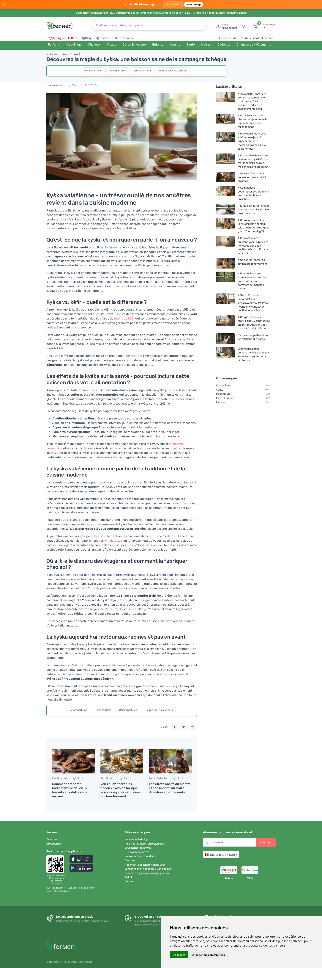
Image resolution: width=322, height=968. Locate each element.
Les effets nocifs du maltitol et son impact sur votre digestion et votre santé (170, 788)
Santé (76, 54)
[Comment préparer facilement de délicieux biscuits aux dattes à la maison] (73, 761)
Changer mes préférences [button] (208, 954)
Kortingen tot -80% (64, 38)
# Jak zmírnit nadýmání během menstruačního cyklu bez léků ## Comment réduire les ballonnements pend (252, 101)
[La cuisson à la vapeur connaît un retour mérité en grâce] (225, 177)
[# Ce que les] (225, 263)
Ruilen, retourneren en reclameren (145, 843)
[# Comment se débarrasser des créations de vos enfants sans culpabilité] (225, 193)
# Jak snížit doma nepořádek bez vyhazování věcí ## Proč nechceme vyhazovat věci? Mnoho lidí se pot (253, 303)
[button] (81, 859)
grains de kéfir (124, 318)
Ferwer (54, 54)
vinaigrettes (113, 540)
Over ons (51, 839)
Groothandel (126, 38)
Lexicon (104, 38)
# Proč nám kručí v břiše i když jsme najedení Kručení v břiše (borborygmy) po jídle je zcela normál (252, 141)
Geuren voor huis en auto (173, 70)
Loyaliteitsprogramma (138, 847)
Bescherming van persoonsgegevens (147, 873)
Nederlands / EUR (222, 854)
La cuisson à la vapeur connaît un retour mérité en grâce (252, 177)
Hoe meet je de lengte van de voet (145, 864)
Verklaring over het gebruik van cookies (148, 868)
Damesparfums (93, 70)
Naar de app (194, 4)
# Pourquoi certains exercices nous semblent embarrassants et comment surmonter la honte (252, 281)
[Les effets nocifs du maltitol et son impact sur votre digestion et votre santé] (170, 761)
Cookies (129, 881)
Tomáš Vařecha (158, 778)
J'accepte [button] (179, 954)
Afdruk (128, 877)
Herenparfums (117, 70)
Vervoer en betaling (136, 839)
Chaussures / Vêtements (253, 44)
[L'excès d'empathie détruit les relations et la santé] (225, 338)
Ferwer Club (229, 38)
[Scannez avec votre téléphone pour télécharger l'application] (56, 864)
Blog (88, 38)
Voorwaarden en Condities (140, 856)
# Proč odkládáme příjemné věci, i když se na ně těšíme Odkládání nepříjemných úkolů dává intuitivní (253, 245)
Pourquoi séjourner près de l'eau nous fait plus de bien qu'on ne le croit (254, 209)
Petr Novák (107, 778)
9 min (75, 85)
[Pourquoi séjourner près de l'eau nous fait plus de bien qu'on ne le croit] (225, 209)
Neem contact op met (259, 38)
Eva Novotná (54, 85)
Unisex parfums (142, 70)
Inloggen (265, 842)
